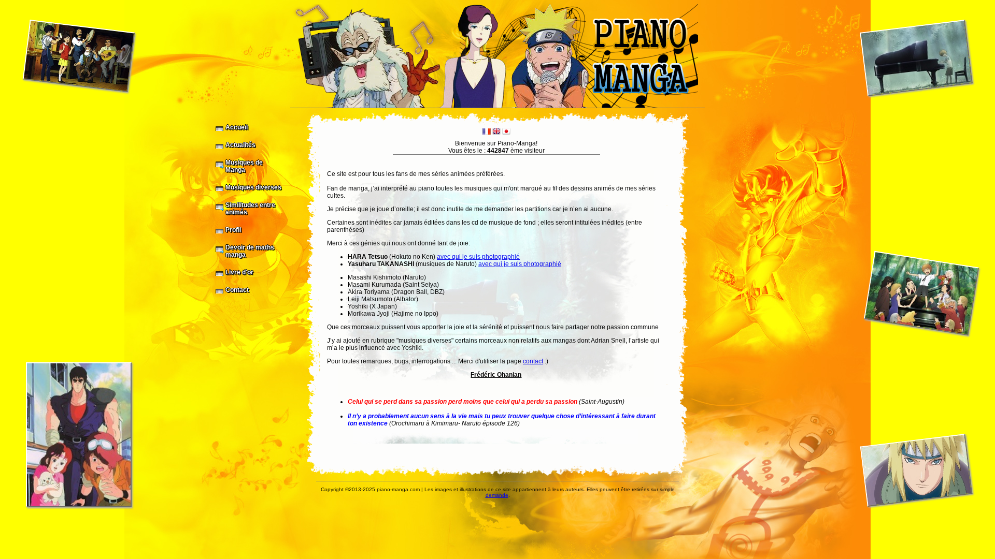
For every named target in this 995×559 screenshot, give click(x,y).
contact (533, 361)
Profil (233, 229)
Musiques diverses (253, 187)
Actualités (240, 145)
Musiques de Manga (244, 166)
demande (497, 495)
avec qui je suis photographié (478, 256)
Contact (237, 289)
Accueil (236, 127)
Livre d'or (239, 272)
